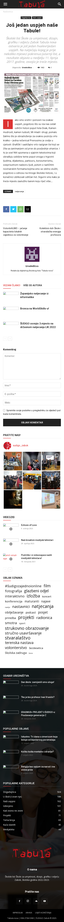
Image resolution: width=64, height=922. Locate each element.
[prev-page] (5, 339)
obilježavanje (14, 612)
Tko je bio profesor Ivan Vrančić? (38, 697)
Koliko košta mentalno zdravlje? (37, 751)
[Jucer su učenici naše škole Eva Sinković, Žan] (51, 480)
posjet (43, 612)
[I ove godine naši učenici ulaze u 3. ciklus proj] (32, 499)
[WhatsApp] (20, 209)
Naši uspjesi (37, 18)
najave (45, 601)
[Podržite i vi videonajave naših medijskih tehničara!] (11, 559)
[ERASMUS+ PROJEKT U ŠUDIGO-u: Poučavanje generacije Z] (11, 716)
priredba (10, 618)
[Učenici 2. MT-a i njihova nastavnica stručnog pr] (13, 499)
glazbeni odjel (36, 590)
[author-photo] (32, 261)
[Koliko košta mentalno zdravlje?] (11, 755)
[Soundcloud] (36, 901)
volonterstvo (16, 647)
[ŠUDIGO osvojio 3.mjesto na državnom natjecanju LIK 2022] (11, 327)
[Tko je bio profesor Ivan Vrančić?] (11, 701)
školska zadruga (16, 652)
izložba (33, 595)
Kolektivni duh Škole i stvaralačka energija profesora (50, 231)
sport (22, 623)
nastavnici (21, 606)
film (47, 585)
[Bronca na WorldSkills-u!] (11, 312)
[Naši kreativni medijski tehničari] (11, 544)
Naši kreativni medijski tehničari (37, 540)
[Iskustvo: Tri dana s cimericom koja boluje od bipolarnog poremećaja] (11, 740)
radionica (44, 617)
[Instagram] (28, 901)
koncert (46, 596)
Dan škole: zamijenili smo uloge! (37, 682)
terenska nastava (19, 642)
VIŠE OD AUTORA (32, 285)
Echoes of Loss (29, 525)
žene (31, 653)
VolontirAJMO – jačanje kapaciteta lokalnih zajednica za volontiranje (15, 231)
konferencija (13, 601)
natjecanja (19, 191)
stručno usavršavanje (23, 633)
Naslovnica (8, 11)
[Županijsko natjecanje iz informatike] (11, 297)
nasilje (7, 607)
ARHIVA (29, 912)
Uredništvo (27, 67)
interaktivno (15, 596)
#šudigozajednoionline (23, 586)
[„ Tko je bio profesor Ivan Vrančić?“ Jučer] (51, 461)
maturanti (32, 601)
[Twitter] (13, 209)
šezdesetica (36, 648)
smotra (11, 622)
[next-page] (10, 339)
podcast (31, 612)
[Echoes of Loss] (11, 529)
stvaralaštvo (17, 637)
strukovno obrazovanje (27, 628)
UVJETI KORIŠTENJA (43, 912)
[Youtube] (44, 901)
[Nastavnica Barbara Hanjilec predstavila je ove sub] (51, 499)
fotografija (13, 591)
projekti (26, 617)
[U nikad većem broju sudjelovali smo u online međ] (13, 480)
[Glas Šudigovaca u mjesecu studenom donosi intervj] (32, 461)
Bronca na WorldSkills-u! (34, 308)
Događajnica (26, 18)
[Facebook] (6, 209)
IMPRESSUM (18, 912)
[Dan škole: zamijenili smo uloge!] (11, 686)
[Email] (28, 209)
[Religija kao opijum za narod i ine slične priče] (11, 770)
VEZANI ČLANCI (11, 285)
